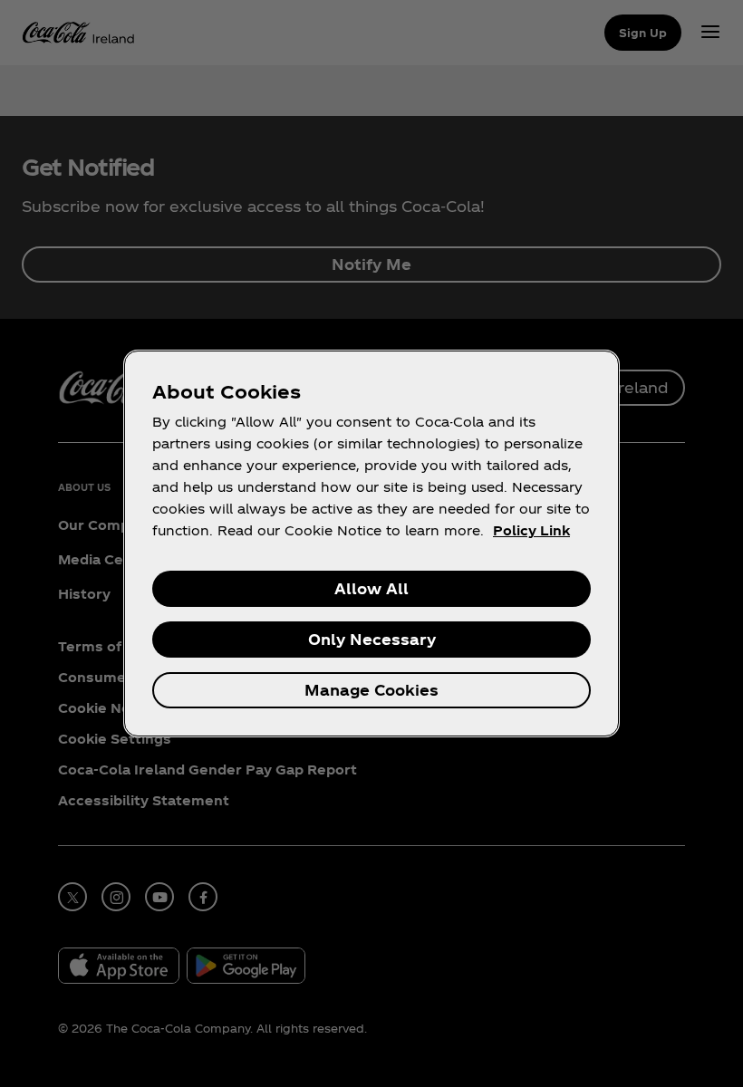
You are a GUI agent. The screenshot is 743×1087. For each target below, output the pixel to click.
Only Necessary (372, 639)
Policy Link (531, 530)
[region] (371, 543)
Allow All (371, 588)
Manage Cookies (371, 689)
